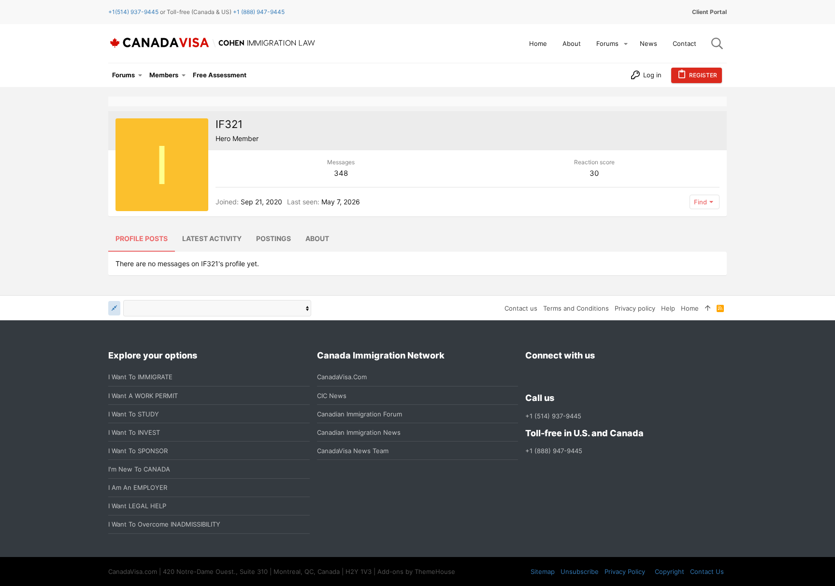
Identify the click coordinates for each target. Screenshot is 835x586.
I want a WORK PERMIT (143, 396)
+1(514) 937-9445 (133, 11)
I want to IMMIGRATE (140, 377)
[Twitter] (583, 377)
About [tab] (317, 238)
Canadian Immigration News (359, 432)
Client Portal (709, 11)
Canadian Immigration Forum (359, 414)
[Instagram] (548, 377)
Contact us (520, 308)
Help (668, 308)
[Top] (708, 308)
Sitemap (543, 571)
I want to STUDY (133, 414)
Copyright (669, 571)
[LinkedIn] (566, 377)
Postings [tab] (273, 238)
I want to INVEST (134, 432)
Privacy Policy (625, 571)
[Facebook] (531, 377)
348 (341, 173)
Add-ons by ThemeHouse (416, 571)
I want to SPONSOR (138, 451)
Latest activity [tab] (212, 238)
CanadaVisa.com (342, 377)
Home (690, 308)
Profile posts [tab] (141, 238)
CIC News (331, 396)
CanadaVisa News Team (353, 451)
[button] (625, 44)
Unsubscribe (580, 571)
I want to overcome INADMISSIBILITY (164, 524)
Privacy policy (635, 308)
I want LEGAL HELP (137, 506)
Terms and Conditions (576, 308)
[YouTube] (600, 377)
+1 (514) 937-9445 (553, 416)
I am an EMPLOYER (137, 487)
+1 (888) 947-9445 (259, 11)
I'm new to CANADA (139, 469)
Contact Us (707, 571)
